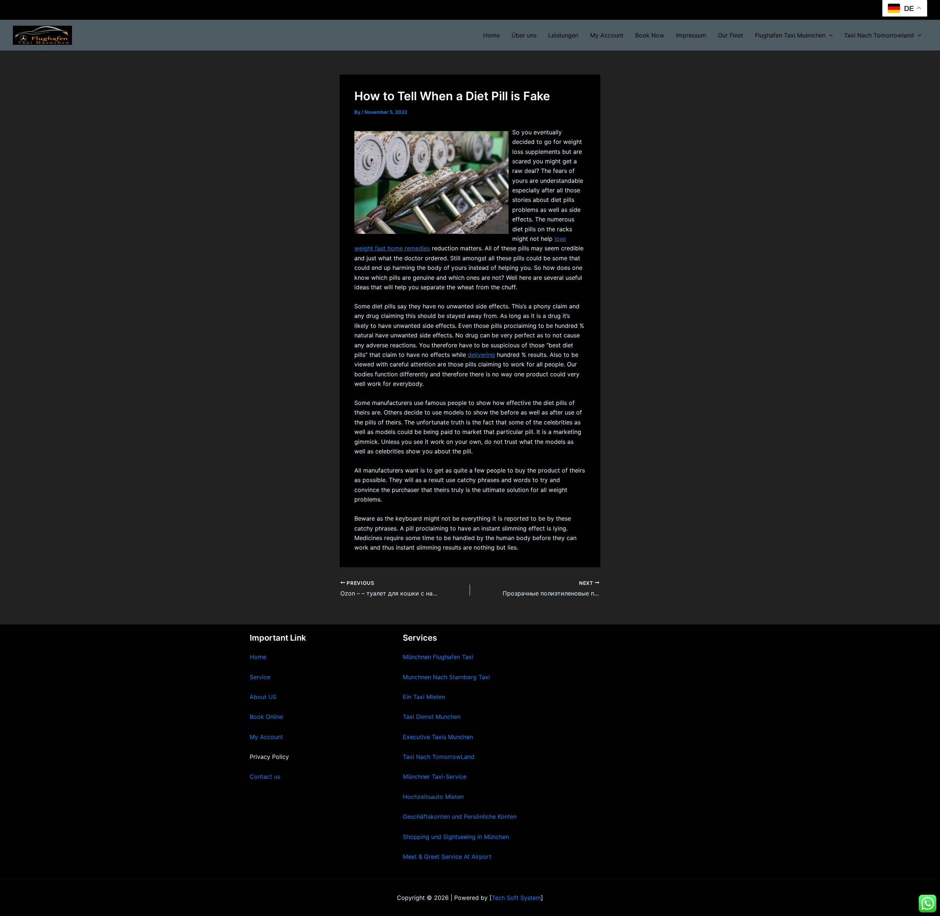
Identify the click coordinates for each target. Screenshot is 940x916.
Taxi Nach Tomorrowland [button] (879, 35)
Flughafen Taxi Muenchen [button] (790, 35)
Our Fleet (730, 35)
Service (260, 677)
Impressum (691, 35)
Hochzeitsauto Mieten (433, 796)
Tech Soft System (516, 897)
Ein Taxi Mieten (424, 696)
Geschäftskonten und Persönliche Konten (460, 816)
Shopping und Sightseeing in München (456, 836)
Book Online (266, 716)
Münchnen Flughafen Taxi (438, 656)
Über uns (523, 35)
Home (491, 35)
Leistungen (563, 35)
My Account (606, 35)
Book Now (649, 35)
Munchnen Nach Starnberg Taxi (446, 677)
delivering (481, 354)
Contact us (265, 776)
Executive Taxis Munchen (438, 737)
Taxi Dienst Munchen (431, 716)
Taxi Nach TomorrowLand (438, 756)
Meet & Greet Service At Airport (447, 856)
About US (263, 696)
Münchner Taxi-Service (434, 776)
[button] (829, 35)
